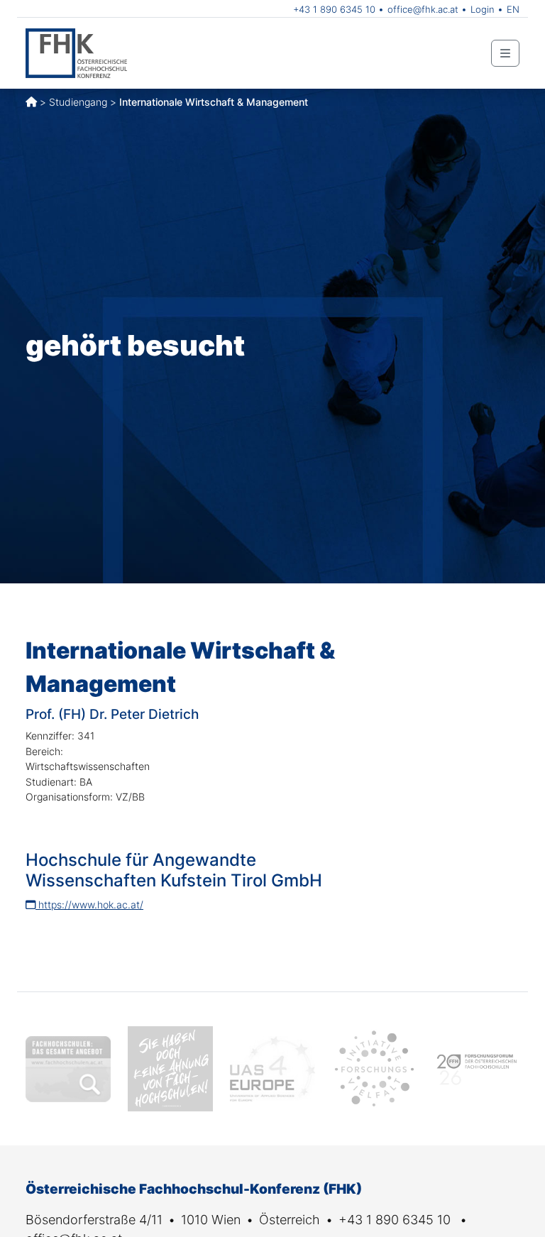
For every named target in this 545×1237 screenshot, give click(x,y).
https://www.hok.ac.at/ (89, 904)
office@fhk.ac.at (422, 9)
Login (482, 9)
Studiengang (78, 102)
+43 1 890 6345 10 (334, 9)
